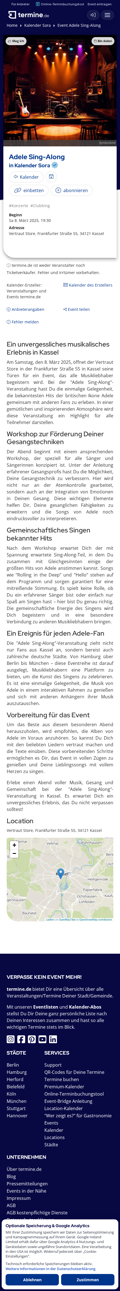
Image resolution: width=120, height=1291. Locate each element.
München (17, 1101)
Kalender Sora (37, 25)
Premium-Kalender (64, 1087)
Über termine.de (24, 1169)
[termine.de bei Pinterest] (33, 1041)
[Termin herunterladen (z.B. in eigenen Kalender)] (51, 176)
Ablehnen (32, 1279)
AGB (11, 1205)
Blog (11, 1176)
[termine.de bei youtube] (44, 1041)
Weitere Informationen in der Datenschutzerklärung (50, 1268)
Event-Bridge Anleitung (68, 1101)
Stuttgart (16, 1108)
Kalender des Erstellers (90, 285)
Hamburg (17, 1072)
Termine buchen (61, 1079)
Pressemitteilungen (27, 1184)
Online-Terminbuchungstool (62, 4)
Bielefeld (16, 1087)
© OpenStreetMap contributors (94, 919)
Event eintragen (100, 4)
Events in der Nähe (26, 1191)
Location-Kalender (63, 1108)
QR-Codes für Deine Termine (74, 1072)
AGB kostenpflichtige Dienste (37, 1213)
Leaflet (50, 919)
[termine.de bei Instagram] (12, 1041)
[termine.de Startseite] (30, 14)
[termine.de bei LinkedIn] (54, 1041)
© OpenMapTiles (66, 919)
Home (12, 25)
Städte (51, 1145)
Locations (54, 1137)
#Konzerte (18, 205)
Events (51, 1123)
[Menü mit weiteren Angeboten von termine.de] (107, 15)
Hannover (17, 1116)
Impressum (19, 1198)
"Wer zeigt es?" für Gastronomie (78, 1116)
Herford (15, 1079)
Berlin (13, 1065)
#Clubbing (40, 205)
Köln (11, 1094)
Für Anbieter (20, 4)
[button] (60, 874)
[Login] (93, 15)
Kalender (53, 1130)
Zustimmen (88, 1279)
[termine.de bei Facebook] (22, 1041)
